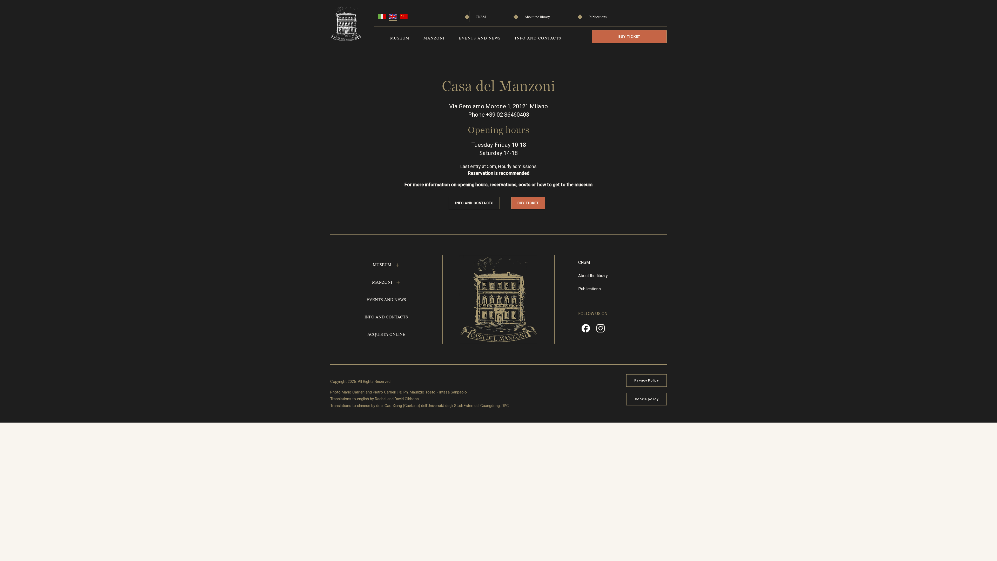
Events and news (480, 38)
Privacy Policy (646, 380)
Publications (598, 16)
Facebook (586, 330)
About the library (537, 16)
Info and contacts (538, 38)
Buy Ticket (629, 36)
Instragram (600, 330)
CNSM (481, 16)
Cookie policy (646, 399)
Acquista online (386, 334)
